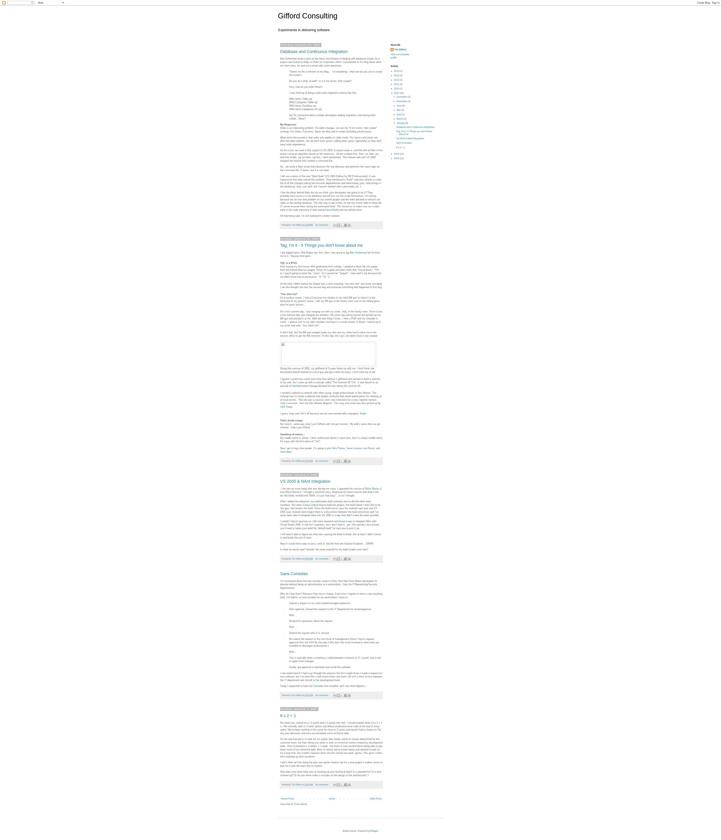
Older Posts (376, 798)
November (402, 101)
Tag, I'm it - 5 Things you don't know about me (321, 245)
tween (298, 297)
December (402, 97)
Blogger (374, 831)
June (399, 105)
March (400, 119)
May (399, 110)
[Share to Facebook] (346, 225)
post (308, 58)
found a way (345, 521)
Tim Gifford (400, 49)
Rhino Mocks (372, 488)
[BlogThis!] (338, 225)
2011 (397, 84)
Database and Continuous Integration (314, 51)
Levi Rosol (368, 448)
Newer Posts (287, 798)
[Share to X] (342, 225)
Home (332, 798)
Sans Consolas (294, 573)
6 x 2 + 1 (288, 715)
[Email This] (335, 225)
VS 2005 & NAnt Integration (305, 481)
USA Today (286, 406)
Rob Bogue (307, 252)
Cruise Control (310, 505)
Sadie (363, 413)
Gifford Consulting (307, 16)
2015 (397, 71)
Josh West (286, 451)
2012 (397, 80)
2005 (397, 158)
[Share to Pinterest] (349, 225)
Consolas (318, 686)
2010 (397, 88)
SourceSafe (331, 209)
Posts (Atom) (300, 804)
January (401, 123)
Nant (313, 515)
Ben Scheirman (358, 252)
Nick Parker (338, 448)
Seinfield (297, 386)
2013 (397, 75)
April (399, 114)
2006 (397, 154)
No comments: (322, 225)
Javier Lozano (353, 448)
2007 (397, 93)
